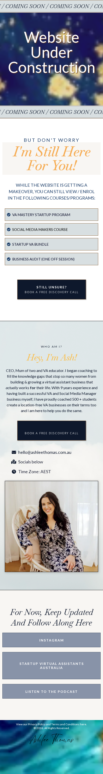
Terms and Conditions (65, 724)
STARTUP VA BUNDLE (30, 244)
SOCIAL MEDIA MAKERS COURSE (40, 229)
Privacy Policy (37, 724)
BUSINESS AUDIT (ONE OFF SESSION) (43, 259)
